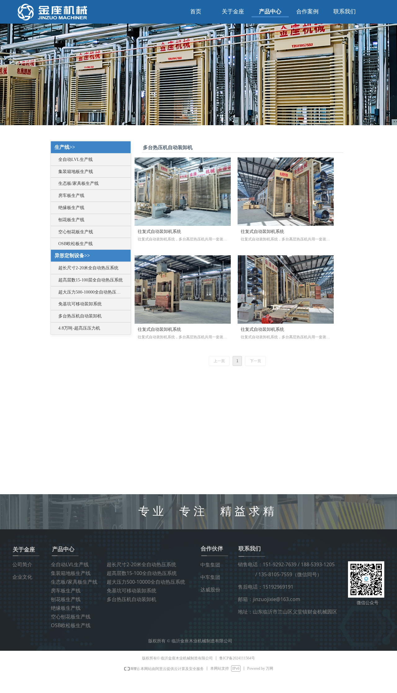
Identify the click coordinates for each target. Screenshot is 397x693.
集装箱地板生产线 (75, 171)
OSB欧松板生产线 (75, 243)
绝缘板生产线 (71, 207)
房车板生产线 (71, 195)
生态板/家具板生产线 (78, 183)
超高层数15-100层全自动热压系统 (90, 280)
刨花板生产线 (71, 219)
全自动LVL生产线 (75, 159)
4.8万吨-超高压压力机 (79, 328)
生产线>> (65, 147)
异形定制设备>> (72, 255)
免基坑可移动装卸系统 (80, 304)
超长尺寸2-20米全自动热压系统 (88, 268)
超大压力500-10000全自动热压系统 (91, 292)
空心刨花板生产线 (75, 232)
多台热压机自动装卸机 (80, 316)
